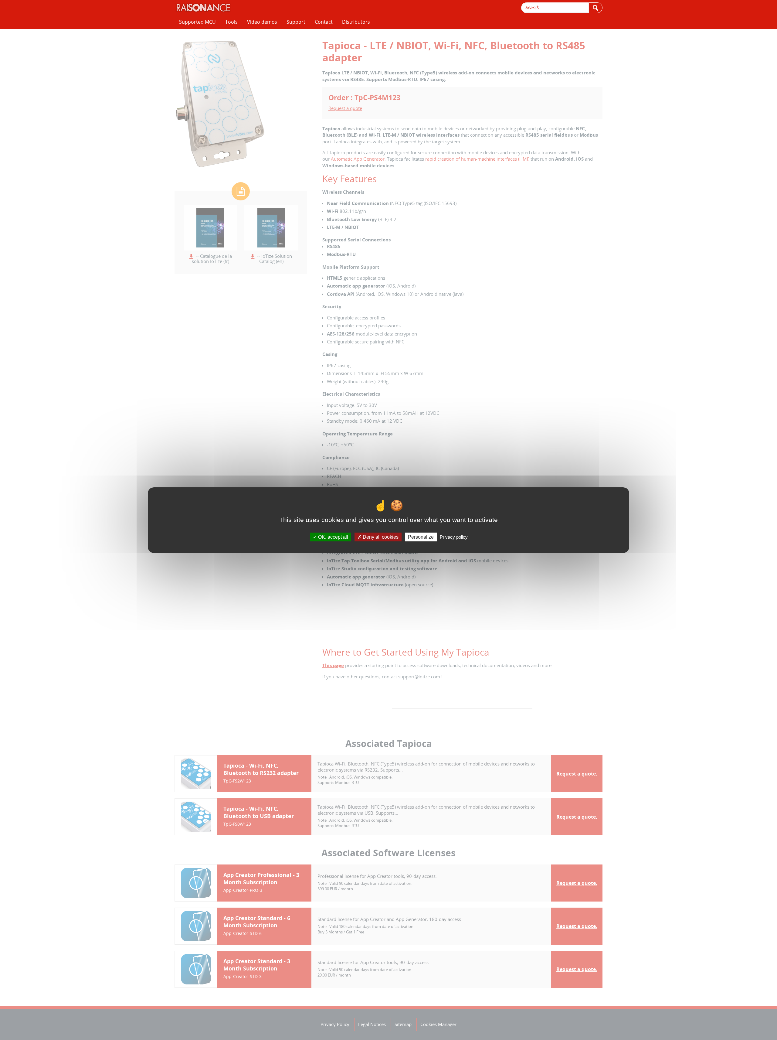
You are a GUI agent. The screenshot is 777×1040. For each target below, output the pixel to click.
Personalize (421, 536)
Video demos (262, 22)
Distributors (356, 22)
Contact (324, 22)
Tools (231, 22)
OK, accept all (332, 536)
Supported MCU (197, 22)
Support (296, 22)
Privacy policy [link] (454, 536)
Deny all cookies (380, 536)
